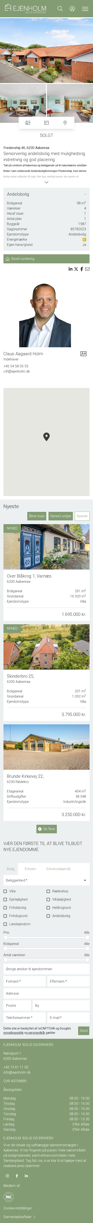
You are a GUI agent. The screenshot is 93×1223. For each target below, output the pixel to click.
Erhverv (30, 869)
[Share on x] (76, 269)
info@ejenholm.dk (17, 1072)
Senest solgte (60, 516)
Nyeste (82, 516)
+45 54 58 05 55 (15, 366)
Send (84, 1031)
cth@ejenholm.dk (16, 371)
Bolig (10, 869)
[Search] (60, 8)
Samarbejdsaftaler (17, 1217)
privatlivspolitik (13, 1032)
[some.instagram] (7, 1176)
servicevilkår (36, 1032)
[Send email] (87, 269)
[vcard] (83, 356)
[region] (46, 442)
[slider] (5, 937)
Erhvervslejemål (58, 869)
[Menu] (84, 8)
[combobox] (43, 882)
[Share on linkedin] (70, 269)
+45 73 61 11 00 (15, 1067)
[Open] (85, 880)
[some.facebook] (17, 1176)
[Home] (25, 8)
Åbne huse (37, 516)
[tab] (10, 869)
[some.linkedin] (26, 1176)
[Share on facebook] (82, 269)
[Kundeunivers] (72, 8)
